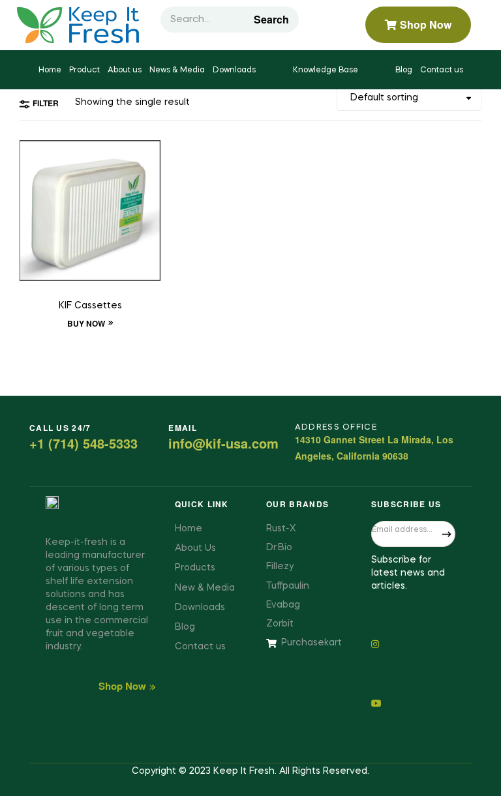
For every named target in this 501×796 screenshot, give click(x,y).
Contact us (441, 70)
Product (84, 70)
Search (271, 19)
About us (125, 70)
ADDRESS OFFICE (336, 428)
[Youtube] (413, 702)
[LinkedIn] (413, 672)
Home (49, 70)
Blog (403, 70)
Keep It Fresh (244, 771)
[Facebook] (413, 614)
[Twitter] (413, 643)
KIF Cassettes (90, 305)
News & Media (177, 70)
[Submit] (446, 534)
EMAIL (182, 428)
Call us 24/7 (60, 428)
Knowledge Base (325, 70)
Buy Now (86, 323)
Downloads (234, 70)
